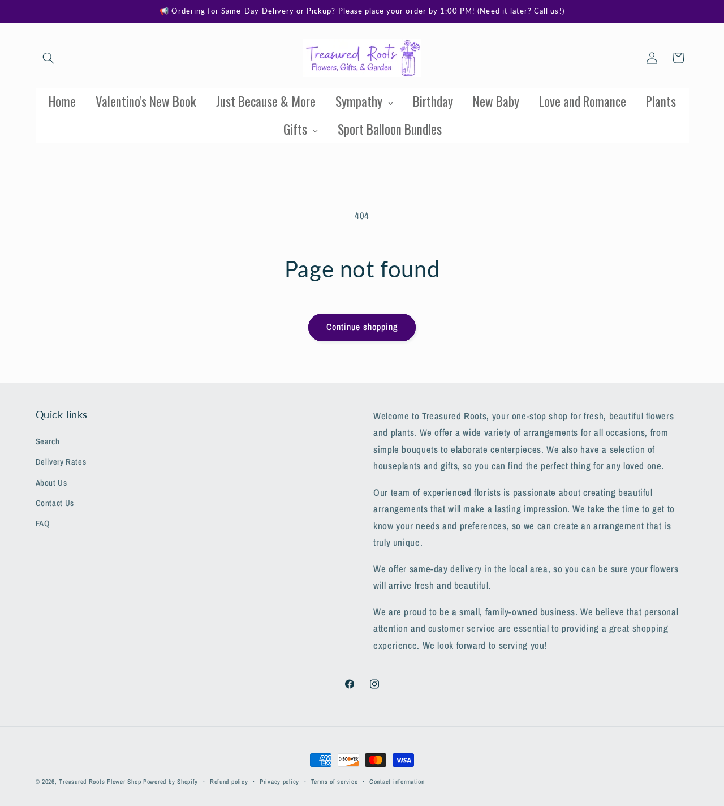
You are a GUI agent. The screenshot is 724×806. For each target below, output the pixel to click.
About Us (51, 482)
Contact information (397, 781)
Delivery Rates (61, 462)
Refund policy (229, 781)
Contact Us (55, 503)
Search (48, 441)
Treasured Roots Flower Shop (100, 781)
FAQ (43, 524)
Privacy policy (279, 781)
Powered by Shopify (170, 781)
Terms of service (334, 781)
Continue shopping (362, 327)
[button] (49, 58)
